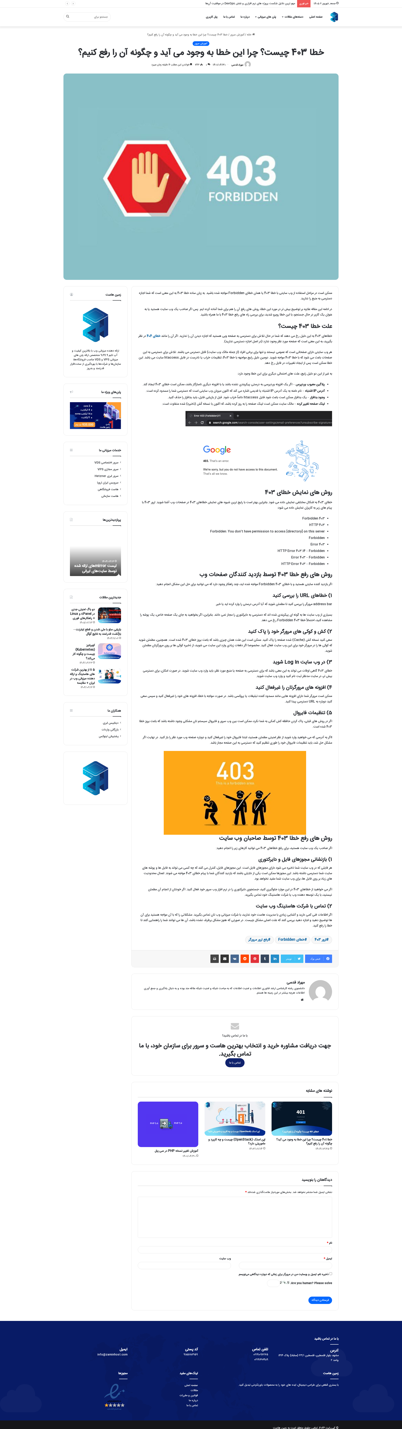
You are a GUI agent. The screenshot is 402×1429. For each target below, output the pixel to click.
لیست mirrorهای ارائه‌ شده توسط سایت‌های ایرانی (98, 568)
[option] (95, 553)
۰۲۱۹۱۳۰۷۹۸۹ (261, 1359)
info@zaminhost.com (112, 1354)
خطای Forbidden (291, 940)
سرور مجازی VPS (108, 469)
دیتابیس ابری (111, 723)
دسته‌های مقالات (294, 17)
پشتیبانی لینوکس (109, 736)
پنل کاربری (212, 17)
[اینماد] (114, 1410)
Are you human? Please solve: (310, 1283)
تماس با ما (229, 17)
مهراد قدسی (237, 65)
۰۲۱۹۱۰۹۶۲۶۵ (261, 1354)
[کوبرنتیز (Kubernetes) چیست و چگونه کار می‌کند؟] (109, 651)
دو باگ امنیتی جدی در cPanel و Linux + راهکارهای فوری (82, 614)
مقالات (194, 1390)
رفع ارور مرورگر (258, 940)
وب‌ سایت (225, 1258)
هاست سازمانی (110, 496)
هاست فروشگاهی (108, 489)
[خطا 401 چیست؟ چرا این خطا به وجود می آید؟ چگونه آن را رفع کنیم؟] (302, 1119)
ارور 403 (320, 940)
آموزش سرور (237, 34)
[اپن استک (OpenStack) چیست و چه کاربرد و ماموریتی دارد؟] (235, 1119)
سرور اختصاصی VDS (106, 462)
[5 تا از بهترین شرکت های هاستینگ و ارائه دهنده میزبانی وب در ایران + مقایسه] (109, 675)
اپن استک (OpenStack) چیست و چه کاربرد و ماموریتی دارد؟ (236, 1141)
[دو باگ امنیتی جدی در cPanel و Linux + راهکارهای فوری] (109, 615)
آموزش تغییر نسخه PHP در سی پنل (176, 1151)
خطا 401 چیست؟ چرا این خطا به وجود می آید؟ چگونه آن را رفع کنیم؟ (304, 1141)
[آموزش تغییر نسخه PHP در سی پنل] (168, 1124)
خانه (249, 34)
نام (329, 1243)
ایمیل (328, 1258)
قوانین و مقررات (188, 1395)
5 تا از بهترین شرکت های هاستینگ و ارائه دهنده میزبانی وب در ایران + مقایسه (82, 676)
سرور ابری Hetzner (107, 476)
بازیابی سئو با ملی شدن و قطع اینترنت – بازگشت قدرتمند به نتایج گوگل (97, 632)
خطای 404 (153, 336)
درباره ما (245, 17)
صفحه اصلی (316, 17)
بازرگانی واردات (110, 729)
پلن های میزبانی (267, 17)
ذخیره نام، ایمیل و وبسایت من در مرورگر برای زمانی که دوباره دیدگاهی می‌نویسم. (283, 1274)
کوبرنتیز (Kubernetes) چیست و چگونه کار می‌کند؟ (84, 652)
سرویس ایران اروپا (108, 483)
